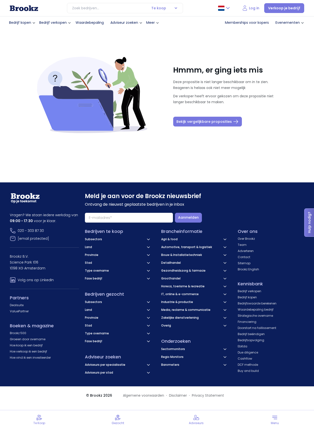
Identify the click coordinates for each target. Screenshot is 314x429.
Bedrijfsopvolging (251, 340)
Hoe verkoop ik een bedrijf (28, 351)
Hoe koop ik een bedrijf (26, 345)
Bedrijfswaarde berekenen (257, 303)
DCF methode (248, 365)
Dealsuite (17, 305)
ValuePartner (19, 311)
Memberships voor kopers (247, 22)
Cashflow (245, 358)
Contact (244, 257)
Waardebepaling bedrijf (256, 309)
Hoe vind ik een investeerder (30, 357)
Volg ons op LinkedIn (36, 280)
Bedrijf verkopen (53, 22)
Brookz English (248, 269)
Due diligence (248, 352)
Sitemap (244, 263)
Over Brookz (246, 239)
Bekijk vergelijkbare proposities (204, 121)
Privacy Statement (208, 395)
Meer (150, 22)
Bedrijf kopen (20, 22)
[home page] (24, 8)
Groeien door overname (27, 339)
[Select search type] (176, 8)
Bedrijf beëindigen (251, 334)
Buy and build (248, 371)
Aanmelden (188, 217)
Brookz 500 (18, 333)
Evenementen (287, 22)
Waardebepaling (90, 22)
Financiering (247, 322)
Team (242, 245)
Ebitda (242, 346)
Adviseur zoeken (124, 22)
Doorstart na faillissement (257, 328)
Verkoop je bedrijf (284, 8)
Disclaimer (178, 395)
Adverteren (246, 251)
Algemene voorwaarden (143, 395)
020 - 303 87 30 (31, 230)
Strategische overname (255, 316)
